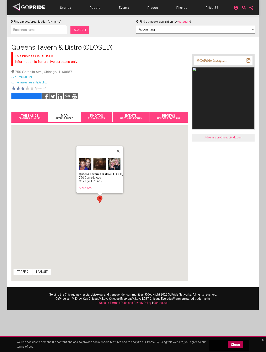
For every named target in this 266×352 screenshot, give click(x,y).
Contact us (160, 302)
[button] (66, 8)
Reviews (168, 117)
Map (64, 117)
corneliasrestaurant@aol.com (30, 82)
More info (85, 188)
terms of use (25, 346)
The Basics (30, 117)
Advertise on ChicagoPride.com (223, 137)
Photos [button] (181, 8)
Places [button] (152, 8)
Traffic (22, 271)
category (184, 21)
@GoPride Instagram (211, 60)
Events (131, 117)
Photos (96, 117)
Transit (42, 271)
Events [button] (124, 8)
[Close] (118, 151)
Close (235, 345)
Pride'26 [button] (212, 8)
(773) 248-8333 (21, 77)
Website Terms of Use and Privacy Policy (125, 302)
